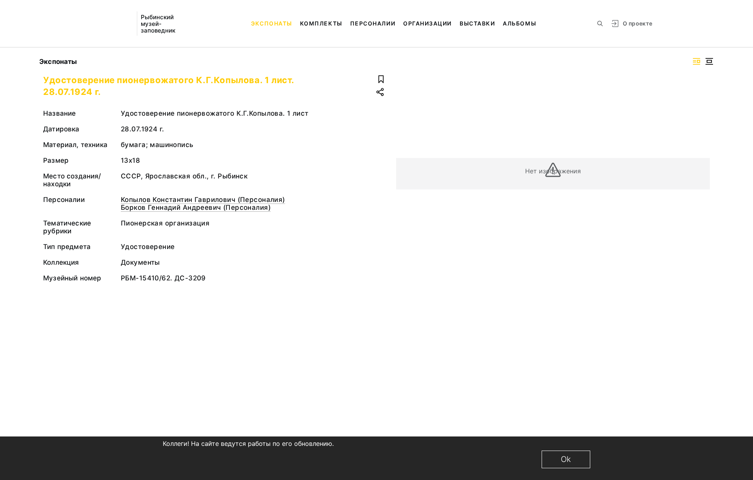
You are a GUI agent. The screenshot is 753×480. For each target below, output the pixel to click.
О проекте (637, 23)
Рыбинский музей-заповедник (158, 24)
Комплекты (321, 23)
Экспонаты (271, 23)
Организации (427, 23)
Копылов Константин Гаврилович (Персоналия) (203, 200)
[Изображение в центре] (709, 61)
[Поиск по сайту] (600, 23)
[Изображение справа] (696, 61)
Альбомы (519, 23)
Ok (566, 459)
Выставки (477, 23)
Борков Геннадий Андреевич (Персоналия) (196, 207)
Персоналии (372, 23)
